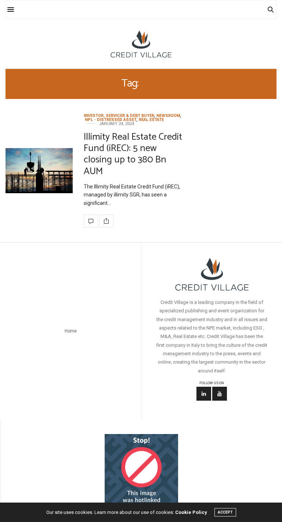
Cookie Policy (191, 512)
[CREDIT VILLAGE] (141, 44)
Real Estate (151, 120)
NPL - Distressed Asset (111, 120)
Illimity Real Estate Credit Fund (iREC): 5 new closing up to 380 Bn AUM (133, 154)
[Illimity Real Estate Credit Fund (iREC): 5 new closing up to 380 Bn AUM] (39, 170)
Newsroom (168, 116)
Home (71, 331)
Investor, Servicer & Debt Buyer (119, 116)
